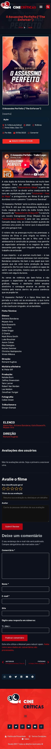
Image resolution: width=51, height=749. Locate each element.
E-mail (5, 596)
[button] (40, 6)
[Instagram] (22, 726)
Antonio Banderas (22, 425)
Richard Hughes (10, 437)
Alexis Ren (8, 425)
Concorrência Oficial (27, 187)
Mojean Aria (8, 427)
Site (4, 608)
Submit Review (12, 526)
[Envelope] (35, 726)
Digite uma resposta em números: (18, 620)
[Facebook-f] (10, 726)
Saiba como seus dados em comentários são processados (25, 647)
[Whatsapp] (41, 726)
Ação (30, 27)
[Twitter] (16, 726)
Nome (5, 584)
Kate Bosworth (38, 425)
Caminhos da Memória (14, 219)
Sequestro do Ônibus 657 (27, 213)
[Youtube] (28, 726)
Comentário (8, 550)
